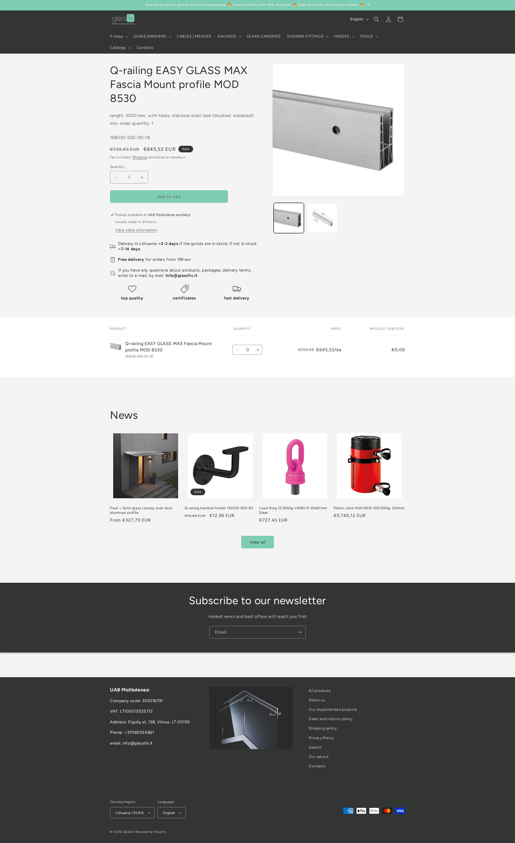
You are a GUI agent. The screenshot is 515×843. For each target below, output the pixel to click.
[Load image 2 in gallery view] (322, 218)
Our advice (319, 756)
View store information (136, 230)
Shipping (140, 157)
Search (315, 747)
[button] (118, 36)
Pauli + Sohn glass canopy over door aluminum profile (141, 510)
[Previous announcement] (112, 5)
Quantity (117, 167)
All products (320, 690)
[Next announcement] (403, 5)
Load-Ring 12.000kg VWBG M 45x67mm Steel (293, 510)
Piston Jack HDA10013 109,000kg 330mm (369, 508)
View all (258, 542)
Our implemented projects (333, 710)
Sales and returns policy (330, 719)
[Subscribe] (300, 632)
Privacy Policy (321, 738)
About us (317, 700)
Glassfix (129, 831)
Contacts (317, 766)
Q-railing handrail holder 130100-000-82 (219, 508)
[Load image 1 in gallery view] (289, 218)
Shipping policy (323, 728)
